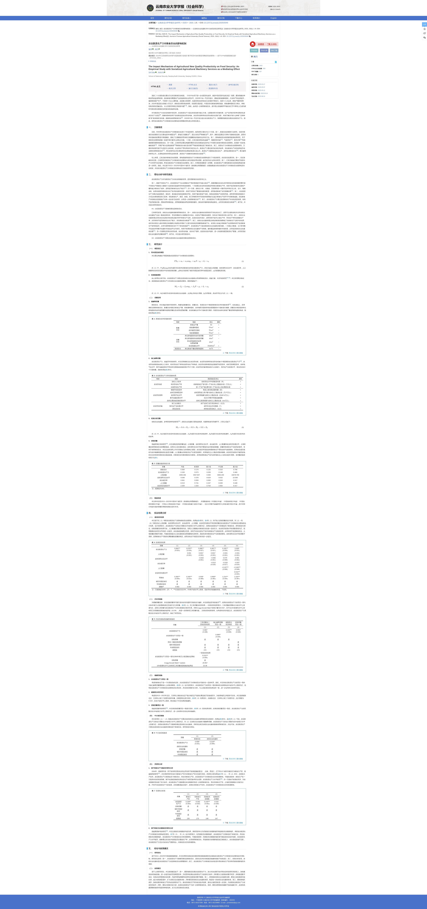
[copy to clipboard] (249, 36)
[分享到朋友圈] (424, 38)
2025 (185, 23)
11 (221, 139)
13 (241, 139)
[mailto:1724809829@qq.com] (153, 48)
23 (199, 199)
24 (235, 201)
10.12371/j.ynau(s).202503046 (216, 23)
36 (166, 708)
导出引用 (264, 50)
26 (188, 225)
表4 (199, 520)
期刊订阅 (221, 18)
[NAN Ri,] (164, 72)
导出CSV (232, 353)
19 (204, 153)
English (274, 18)
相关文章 (172, 88)
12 (231, 139)
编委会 (204, 18)
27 (154, 231)
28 (166, 233)
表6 (221, 719)
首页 (152, 18)
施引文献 (193, 88)
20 (208, 182)
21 (185, 188)
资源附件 (213, 88)
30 (229, 277)
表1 (156, 313)
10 (208, 139)
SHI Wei (152, 72)
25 (190, 220)
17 (163, 150)
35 (219, 602)
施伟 (150, 49)
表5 (183, 605)
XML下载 (274, 50)
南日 (157, 49)
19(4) (191, 23)
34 (166, 443)
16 (192, 145)
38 (221, 779)
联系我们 (256, 18)
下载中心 (238, 18)
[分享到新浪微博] (424, 33)
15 (175, 145)
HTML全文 (193, 85)
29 (227, 277)
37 (159, 773)
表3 (156, 458)
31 (230, 304)
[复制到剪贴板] (178, 31)
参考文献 (233, 85)
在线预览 (261, 44)
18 (237, 150)
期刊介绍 (168, 18)
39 (166, 831)
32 (240, 361)
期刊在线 (185, 18)
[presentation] (191, 261)
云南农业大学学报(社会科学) (169, 23)
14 (155, 145)
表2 (167, 370)
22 (232, 190)
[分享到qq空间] (424, 29)
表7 (220, 774)
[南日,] (159, 48)
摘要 (170, 85)
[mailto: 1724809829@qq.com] (156, 72)
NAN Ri (161, 72)
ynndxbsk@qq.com (233, 902)
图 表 (212, 85)
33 (179, 421)
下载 (272, 44)
